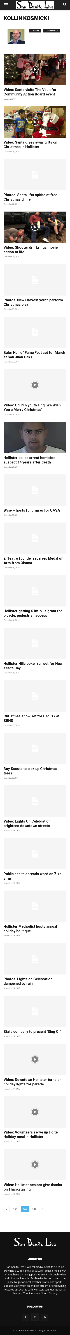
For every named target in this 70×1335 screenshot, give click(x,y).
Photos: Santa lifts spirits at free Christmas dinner (30, 197)
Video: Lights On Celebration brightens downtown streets (27, 823)
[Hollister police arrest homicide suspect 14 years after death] (35, 437)
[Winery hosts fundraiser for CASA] (35, 490)
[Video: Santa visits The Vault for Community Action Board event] (35, 69)
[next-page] (43, 1209)
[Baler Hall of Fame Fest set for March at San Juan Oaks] (35, 332)
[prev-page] (7, 1209)
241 (34, 1209)
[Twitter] (44, 1317)
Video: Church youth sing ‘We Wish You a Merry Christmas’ (32, 407)
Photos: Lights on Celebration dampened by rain (28, 981)
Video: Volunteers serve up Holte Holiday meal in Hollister (31, 1134)
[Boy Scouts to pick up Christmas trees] (35, 748)
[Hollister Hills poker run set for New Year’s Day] (35, 643)
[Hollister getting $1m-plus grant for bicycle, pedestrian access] (35, 590)
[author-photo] (18, 36)
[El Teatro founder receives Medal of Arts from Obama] (35, 538)
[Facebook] (25, 1317)
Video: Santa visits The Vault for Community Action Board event (30, 92)
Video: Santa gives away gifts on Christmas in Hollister (30, 144)
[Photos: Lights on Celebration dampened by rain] (35, 959)
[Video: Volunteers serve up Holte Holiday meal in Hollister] (35, 1112)
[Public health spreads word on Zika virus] (35, 853)
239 (15, 1209)
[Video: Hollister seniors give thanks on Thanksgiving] (35, 1164)
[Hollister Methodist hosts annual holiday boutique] (35, 906)
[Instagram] (35, 1317)
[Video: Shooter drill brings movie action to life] (35, 227)
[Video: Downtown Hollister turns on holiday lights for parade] (35, 1059)
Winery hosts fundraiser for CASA (32, 510)
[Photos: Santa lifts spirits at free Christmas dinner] (35, 174)
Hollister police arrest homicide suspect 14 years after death (29, 460)
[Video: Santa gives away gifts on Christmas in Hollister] (35, 122)
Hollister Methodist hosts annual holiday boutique (30, 928)
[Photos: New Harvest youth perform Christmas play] (35, 280)
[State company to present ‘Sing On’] (35, 1011)
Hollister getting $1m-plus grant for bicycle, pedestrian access (33, 613)
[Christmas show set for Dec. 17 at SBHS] (35, 696)
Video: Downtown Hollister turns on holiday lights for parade (33, 1082)
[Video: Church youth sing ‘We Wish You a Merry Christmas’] (35, 385)
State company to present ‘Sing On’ (32, 1031)
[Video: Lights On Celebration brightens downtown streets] (35, 801)
